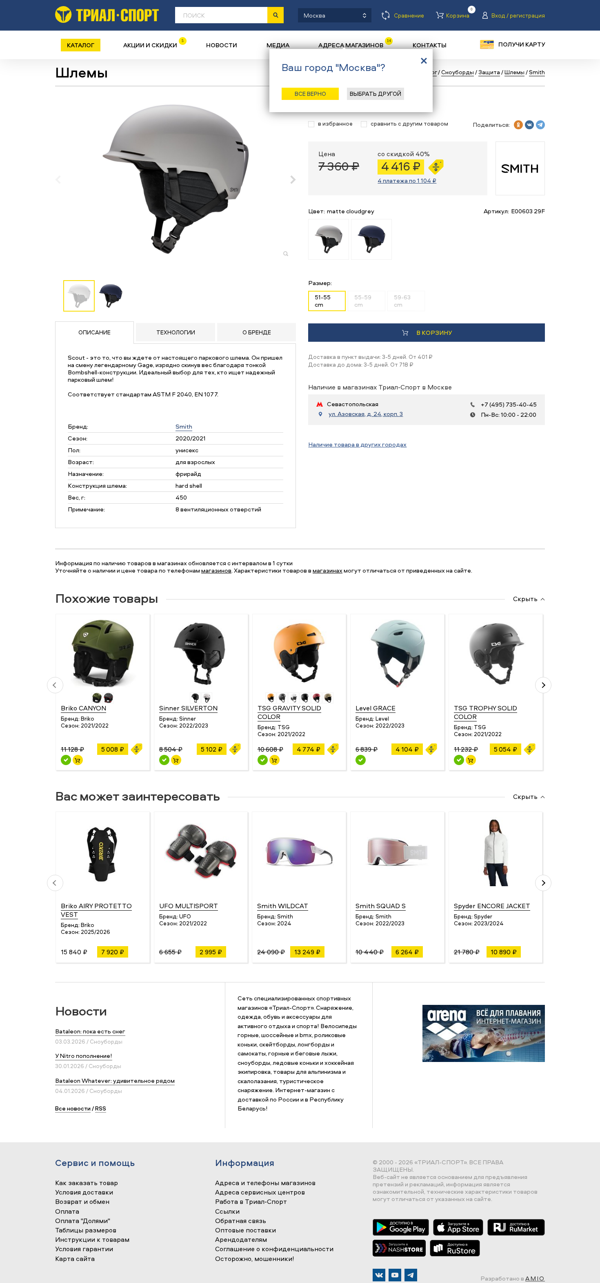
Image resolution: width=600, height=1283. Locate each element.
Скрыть (525, 599)
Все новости (73, 1108)
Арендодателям (241, 1240)
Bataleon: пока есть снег (90, 1031)
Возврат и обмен (82, 1202)
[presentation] (62, 179)
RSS (100, 1108)
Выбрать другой (375, 93)
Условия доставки (84, 1192)
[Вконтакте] (379, 1275)
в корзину (434, 332)
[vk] (529, 124)
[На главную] (107, 14)
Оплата (67, 1212)
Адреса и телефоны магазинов (265, 1183)
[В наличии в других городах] (361, 760)
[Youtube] (395, 1275)
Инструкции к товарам (92, 1240)
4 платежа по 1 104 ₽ (407, 180)
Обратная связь (240, 1221)
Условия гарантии (84, 1249)
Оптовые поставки (245, 1230)
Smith (184, 426)
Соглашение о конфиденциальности (274, 1249)
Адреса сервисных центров (260, 1192)
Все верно (310, 93)
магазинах (327, 570)
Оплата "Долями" (82, 1221)
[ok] (518, 124)
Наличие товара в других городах (357, 444)
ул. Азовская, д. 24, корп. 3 (366, 414)
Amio (535, 1278)
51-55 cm (323, 301)
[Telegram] (410, 1275)
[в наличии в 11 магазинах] (263, 760)
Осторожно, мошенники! (254, 1259)
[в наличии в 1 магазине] (164, 760)
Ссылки (227, 1212)
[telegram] (540, 124)
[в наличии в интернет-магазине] (78, 760)
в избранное (335, 123)
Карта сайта (75, 1259)
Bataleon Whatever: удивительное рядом (115, 1080)
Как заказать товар (86, 1183)
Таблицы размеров (85, 1230)
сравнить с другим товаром (409, 123)
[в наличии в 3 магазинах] (66, 760)
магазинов (216, 570)
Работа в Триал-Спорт (251, 1202)
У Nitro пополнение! (83, 1055)
